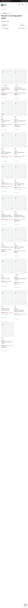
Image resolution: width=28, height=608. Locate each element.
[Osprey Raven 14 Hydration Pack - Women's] (7, 336)
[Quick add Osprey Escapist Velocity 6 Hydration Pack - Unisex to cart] (25, 209)
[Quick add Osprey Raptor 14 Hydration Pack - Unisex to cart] (25, 114)
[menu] (25, 4)
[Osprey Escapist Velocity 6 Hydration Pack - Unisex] (20, 210)
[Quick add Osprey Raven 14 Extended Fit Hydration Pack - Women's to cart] (12, 209)
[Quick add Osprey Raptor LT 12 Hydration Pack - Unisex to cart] (25, 240)
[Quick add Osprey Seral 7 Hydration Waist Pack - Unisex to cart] (25, 177)
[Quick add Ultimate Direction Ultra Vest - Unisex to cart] (12, 303)
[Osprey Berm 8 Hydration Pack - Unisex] (20, 147)
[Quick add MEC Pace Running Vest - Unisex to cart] (12, 114)
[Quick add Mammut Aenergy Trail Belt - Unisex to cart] (12, 177)
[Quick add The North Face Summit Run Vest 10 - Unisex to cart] (12, 82)
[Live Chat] (25, 605)
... (1, 13)
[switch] (3, 28)
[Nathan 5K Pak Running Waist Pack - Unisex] (20, 273)
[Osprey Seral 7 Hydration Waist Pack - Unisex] (20, 178)
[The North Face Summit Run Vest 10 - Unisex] (7, 84)
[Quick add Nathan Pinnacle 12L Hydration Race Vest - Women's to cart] (25, 303)
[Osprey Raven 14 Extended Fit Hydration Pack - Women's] (7, 210)
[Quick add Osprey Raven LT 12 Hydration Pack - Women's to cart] (12, 146)
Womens (5, 13)
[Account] (22, 4)
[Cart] (19, 4)
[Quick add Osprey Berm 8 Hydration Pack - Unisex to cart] (25, 146)
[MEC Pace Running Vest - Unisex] (7, 115)
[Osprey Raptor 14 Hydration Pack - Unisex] (20, 115)
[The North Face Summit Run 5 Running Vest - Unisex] (20, 84)
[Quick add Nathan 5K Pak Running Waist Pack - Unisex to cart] (25, 272)
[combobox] (14, 9)
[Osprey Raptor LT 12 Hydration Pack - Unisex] (20, 241)
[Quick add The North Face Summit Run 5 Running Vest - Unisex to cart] (25, 82)
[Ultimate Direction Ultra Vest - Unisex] (7, 304)
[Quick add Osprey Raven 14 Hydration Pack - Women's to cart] (12, 335)
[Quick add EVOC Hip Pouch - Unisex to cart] (12, 272)
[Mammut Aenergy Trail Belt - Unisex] (7, 177)
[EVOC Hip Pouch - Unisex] (7, 272)
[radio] (2, 85)
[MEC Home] (4, 4)
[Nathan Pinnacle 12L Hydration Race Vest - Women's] (20, 305)
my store (7, 28)
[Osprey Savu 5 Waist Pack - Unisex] (7, 241)
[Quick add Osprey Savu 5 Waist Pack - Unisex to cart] (12, 240)
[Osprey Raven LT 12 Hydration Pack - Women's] (7, 147)
